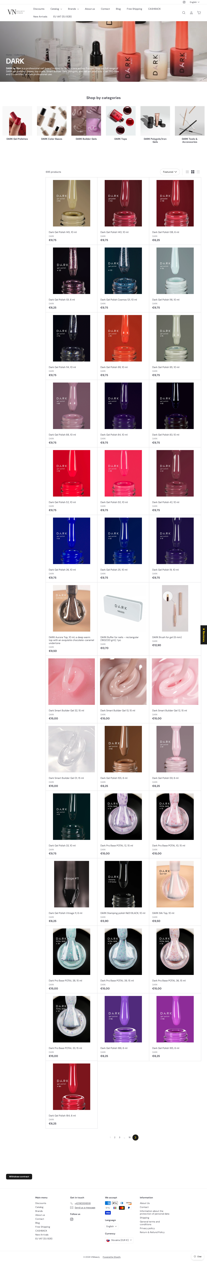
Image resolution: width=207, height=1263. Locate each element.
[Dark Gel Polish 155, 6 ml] (123, 757)
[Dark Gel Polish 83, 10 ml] (175, 413)
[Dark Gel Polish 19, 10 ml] (175, 549)
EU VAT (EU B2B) (62, 16)
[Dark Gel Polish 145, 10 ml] (71, 211)
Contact (105, 8)
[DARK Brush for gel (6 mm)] (175, 616)
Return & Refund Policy (152, 1232)
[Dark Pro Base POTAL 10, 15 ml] (175, 824)
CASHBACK (154, 8)
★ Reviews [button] (204, 635)
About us (90, 8)
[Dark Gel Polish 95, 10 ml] (175, 346)
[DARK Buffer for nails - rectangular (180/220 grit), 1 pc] (123, 618)
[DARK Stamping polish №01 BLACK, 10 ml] (123, 892)
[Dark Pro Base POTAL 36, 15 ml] (175, 959)
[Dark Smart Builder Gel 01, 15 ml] (71, 757)
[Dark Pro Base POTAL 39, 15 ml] (123, 959)
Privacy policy (147, 1228)
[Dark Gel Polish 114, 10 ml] (71, 346)
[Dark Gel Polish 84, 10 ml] (123, 413)
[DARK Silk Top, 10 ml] (175, 892)
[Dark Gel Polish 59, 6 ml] (175, 757)
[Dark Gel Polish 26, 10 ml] (71, 549)
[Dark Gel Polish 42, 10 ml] (175, 481)
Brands (72, 8)
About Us (145, 1203)
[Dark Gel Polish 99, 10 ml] (123, 346)
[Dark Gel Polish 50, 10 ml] (123, 481)
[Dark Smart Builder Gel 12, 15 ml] (175, 689)
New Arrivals (40, 16)
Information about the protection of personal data (154, 1212)
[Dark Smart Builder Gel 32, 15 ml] (71, 689)
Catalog (55, 8)
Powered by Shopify (112, 1257)
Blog (118, 8)
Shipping (144, 1217)
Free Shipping (134, 8)
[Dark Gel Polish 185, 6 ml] (175, 1027)
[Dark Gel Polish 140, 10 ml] (123, 211)
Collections (19, 55)
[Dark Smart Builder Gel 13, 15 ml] (123, 689)
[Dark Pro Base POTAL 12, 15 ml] (123, 824)
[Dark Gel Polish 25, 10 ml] (123, 549)
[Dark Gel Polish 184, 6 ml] (71, 1094)
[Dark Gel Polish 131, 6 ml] (71, 278)
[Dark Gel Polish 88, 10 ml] (71, 413)
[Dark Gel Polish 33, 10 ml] (71, 824)
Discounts (38, 8)
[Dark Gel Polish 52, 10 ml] (71, 481)
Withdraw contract (19, 1176)
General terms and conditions (150, 1223)
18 (130, 1137)
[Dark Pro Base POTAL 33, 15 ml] (71, 1027)
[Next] (135, 1137)
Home (9, 55)
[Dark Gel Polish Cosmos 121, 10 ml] (123, 278)
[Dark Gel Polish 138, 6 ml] (175, 211)
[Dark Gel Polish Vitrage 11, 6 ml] (71, 892)
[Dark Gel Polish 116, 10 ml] (175, 278)
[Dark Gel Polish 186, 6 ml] (123, 1027)
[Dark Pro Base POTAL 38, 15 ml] (71, 959)
